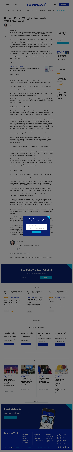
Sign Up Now (37, 231)
